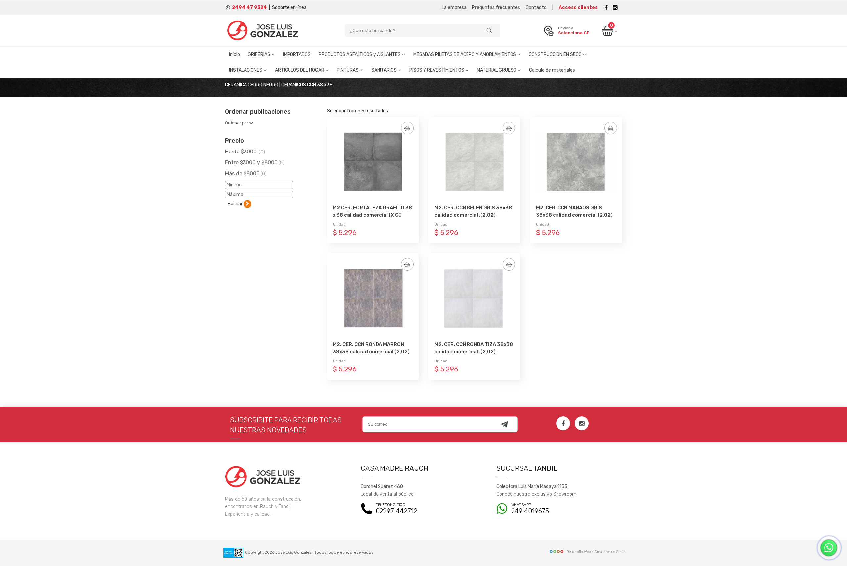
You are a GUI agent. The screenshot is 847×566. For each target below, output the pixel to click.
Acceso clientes (578, 7)
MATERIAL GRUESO (497, 70)
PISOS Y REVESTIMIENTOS (437, 70)
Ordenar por (237, 122)
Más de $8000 (246, 173)
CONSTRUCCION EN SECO (556, 54)
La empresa (454, 7)
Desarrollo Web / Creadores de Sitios (595, 552)
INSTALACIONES (246, 70)
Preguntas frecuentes (496, 7)
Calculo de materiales (552, 70)
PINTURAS (348, 70)
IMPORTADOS (297, 54)
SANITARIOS (384, 70)
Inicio (234, 54)
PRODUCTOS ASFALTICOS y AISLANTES (360, 54)
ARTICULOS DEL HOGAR (300, 70)
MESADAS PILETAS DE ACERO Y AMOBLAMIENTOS (465, 54)
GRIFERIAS (259, 54)
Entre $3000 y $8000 (254, 162)
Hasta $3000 (245, 152)
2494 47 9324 (249, 7)
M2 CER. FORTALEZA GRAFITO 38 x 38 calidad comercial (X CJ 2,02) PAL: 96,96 (372, 215)
